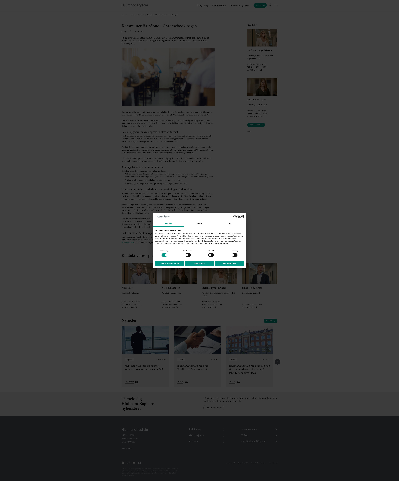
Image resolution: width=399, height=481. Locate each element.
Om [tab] (230, 223)
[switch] (186, 254)
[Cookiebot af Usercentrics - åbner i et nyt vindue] (235, 216)
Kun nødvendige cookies (170, 263)
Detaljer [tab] (199, 223)
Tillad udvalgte (199, 263)
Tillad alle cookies (229, 263)
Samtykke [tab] (168, 223)
